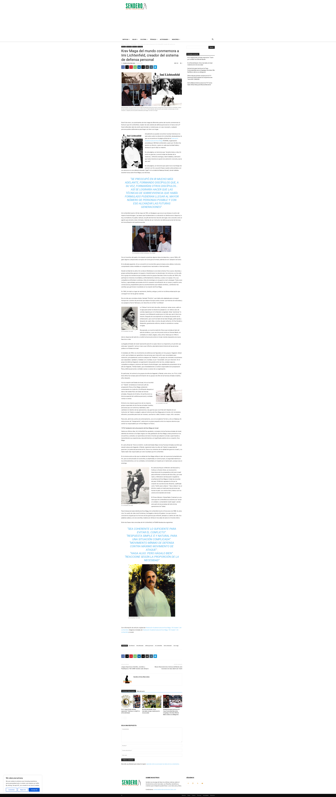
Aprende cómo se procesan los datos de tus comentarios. (162, 764)
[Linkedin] (139, 67)
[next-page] (125, 718)
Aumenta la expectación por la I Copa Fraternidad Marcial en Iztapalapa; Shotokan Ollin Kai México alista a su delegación (201, 70)
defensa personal (149, 645)
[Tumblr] (151, 67)
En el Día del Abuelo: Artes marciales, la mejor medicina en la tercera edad (151, 711)
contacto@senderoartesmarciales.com (165, 789)
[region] (23, 784)
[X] (127, 67)
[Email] (143, 67)
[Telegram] (155, 67)
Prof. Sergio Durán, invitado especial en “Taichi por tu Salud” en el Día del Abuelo (130, 711)
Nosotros (175, 39)
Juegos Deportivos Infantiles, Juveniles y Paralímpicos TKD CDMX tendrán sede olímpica (134, 667)
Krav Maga (140, 46)
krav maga (176, 645)
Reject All (23, 789)
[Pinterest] (131, 67)
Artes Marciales (139, 645)
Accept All (34, 789)
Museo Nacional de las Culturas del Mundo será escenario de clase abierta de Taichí (168, 667)
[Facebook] (123, 67)
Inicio (122, 44)
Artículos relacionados (128, 691)
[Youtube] (202, 783)
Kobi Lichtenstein (168, 645)
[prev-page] (122, 718)
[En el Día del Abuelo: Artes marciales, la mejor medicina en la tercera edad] (151, 701)
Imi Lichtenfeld (158, 645)
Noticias (125, 39)
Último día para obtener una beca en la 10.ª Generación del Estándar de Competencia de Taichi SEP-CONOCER (199, 77)
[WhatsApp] (135, 67)
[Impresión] (147, 67)
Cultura (143, 39)
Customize (11, 789)
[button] (213, 39)
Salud (134, 39)
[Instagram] (193, 783)
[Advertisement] (183, 6)
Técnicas (153, 39)
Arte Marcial (131, 645)
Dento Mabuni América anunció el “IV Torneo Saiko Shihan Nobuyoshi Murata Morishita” (199, 83)
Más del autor (141, 691)
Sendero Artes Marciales (129, 63)
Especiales (133, 44)
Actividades (164, 39)
